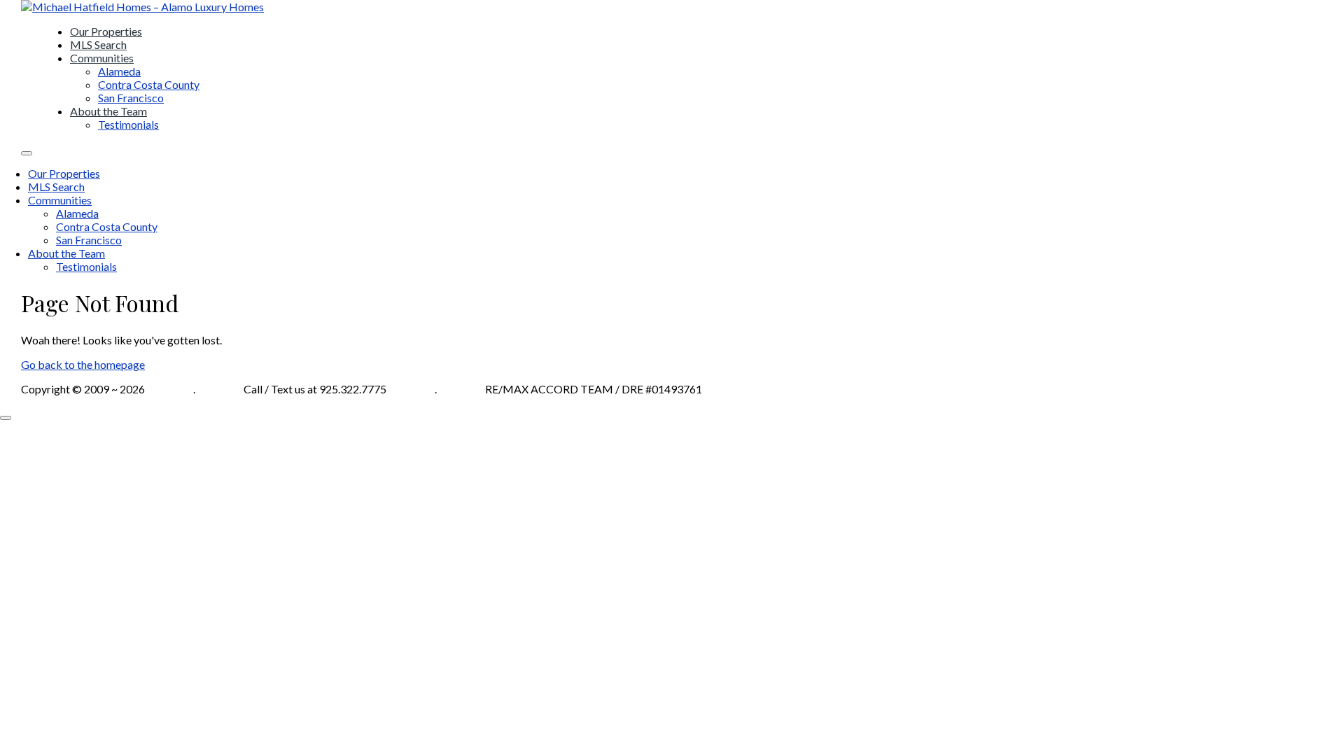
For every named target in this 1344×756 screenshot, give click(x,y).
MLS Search (98, 44)
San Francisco (131, 97)
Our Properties (106, 31)
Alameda (119, 71)
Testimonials (128, 124)
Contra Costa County (149, 84)
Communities (102, 57)
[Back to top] (5, 418)
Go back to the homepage (83, 364)
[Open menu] (26, 153)
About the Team (108, 111)
